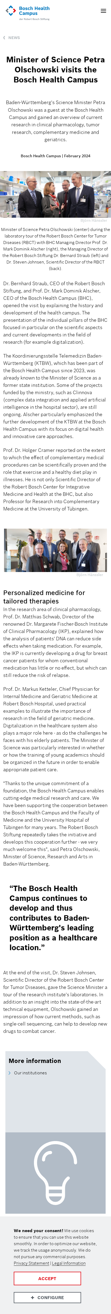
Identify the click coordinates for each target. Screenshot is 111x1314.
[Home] (27, 13)
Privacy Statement (31, 1263)
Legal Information (69, 1263)
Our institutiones (30, 1072)
